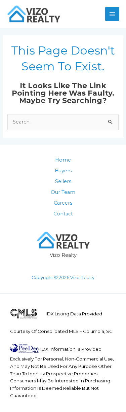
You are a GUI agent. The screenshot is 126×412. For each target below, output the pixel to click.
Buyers (63, 171)
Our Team (63, 192)
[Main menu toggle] (112, 14)
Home (63, 160)
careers (63, 203)
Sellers (63, 181)
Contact (63, 214)
